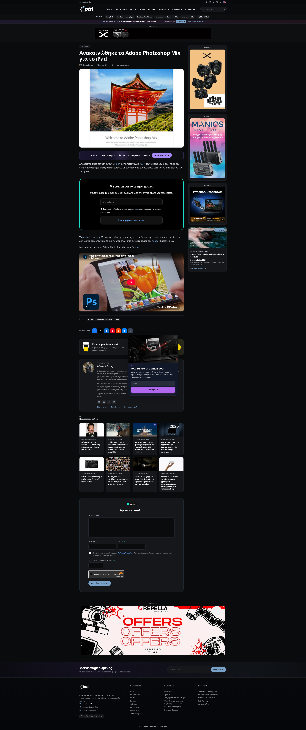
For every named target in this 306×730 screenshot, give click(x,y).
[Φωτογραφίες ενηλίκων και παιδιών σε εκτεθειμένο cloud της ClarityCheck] (118, 464)
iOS (141, 163)
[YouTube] (213, 2)
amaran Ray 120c (188, 17)
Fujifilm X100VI (203, 17)
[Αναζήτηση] (224, 9)
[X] (217, 2)
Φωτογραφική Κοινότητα (208, 695)
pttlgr (135, 209)
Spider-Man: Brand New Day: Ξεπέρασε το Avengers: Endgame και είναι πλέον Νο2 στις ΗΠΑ (118, 447)
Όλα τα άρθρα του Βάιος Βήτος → (109, 407)
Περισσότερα (190, 9)
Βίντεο (133, 9)
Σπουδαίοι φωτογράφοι (125, 17)
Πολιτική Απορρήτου (126, 553)
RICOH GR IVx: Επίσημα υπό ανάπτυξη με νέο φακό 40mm (91, 479)
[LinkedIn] (114, 402)
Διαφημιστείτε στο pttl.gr (174, 698)
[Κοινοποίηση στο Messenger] (124, 330)
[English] (225, 2)
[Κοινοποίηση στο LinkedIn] (106, 330)
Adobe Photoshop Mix (104, 319)
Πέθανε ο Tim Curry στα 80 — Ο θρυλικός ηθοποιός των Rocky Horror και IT (90, 446)
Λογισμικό (159, 17)
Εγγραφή (217, 669)
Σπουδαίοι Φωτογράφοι (207, 691)
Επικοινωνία (87, 703)
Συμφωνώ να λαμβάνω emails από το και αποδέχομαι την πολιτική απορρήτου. (130, 210)
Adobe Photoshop (91, 237)
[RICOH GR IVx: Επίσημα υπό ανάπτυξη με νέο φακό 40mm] (91, 464)
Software (152, 9)
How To (110, 9)
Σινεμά (142, 9)
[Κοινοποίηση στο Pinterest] (112, 330)
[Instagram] (210, 2)
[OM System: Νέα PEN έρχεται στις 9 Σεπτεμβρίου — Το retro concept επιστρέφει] (171, 429)
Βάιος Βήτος (88, 65)
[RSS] (220, 2)
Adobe (155, 240)
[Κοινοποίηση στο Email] (130, 330)
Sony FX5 (109, 17)
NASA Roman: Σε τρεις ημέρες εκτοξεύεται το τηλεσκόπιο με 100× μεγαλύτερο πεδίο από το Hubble (144, 447)
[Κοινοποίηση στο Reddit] (118, 330)
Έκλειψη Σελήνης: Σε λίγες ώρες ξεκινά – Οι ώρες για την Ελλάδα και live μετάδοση (144, 480)
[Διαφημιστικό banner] (153, 33)
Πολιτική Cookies (171, 710)
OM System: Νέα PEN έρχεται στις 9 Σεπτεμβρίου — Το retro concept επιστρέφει (170, 447)
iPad (116, 163)
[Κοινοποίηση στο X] (100, 330)
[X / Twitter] (99, 402)
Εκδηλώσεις (164, 9)
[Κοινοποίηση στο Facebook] (94, 330)
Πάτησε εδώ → (163, 155)
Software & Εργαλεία (206, 698)
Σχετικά (167, 695)
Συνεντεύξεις (135, 713)
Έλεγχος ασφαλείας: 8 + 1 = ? (101, 560)
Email (121, 542)
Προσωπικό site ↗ (130, 407)
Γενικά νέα (177, 9)
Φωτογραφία (121, 9)
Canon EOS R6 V (172, 17)
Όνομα (92, 542)
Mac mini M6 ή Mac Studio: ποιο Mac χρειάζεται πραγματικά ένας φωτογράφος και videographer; (169, 482)
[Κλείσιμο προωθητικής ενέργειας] (175, 337)
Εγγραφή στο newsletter (131, 220)
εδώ (137, 247)
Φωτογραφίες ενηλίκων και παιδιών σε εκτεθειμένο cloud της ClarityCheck (118, 480)
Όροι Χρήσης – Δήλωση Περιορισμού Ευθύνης (173, 702)
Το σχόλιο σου (94, 515)
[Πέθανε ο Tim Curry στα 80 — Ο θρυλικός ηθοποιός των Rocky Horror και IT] (91, 429)
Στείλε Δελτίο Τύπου (144, 17)
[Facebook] (206, 2)
